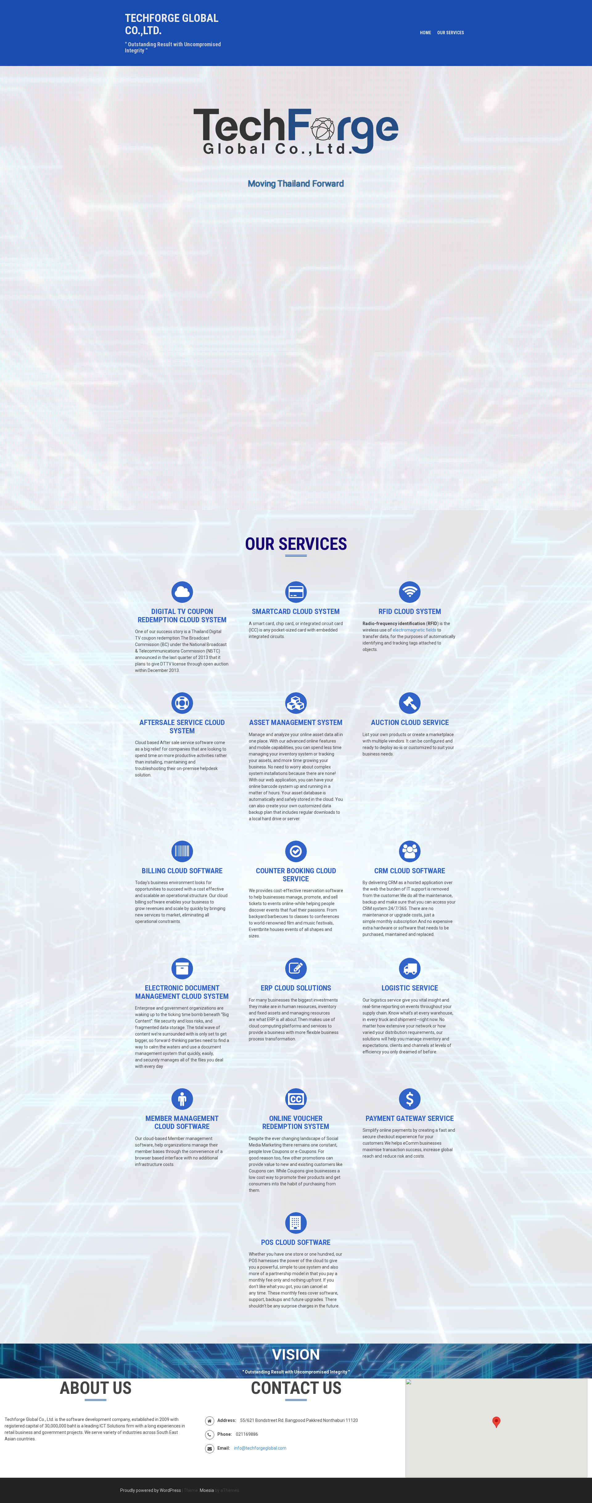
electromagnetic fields (414, 630)
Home (425, 32)
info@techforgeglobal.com (260, 1448)
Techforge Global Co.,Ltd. (172, 24)
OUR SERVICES (450, 32)
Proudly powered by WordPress (150, 1490)
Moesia (207, 1490)
